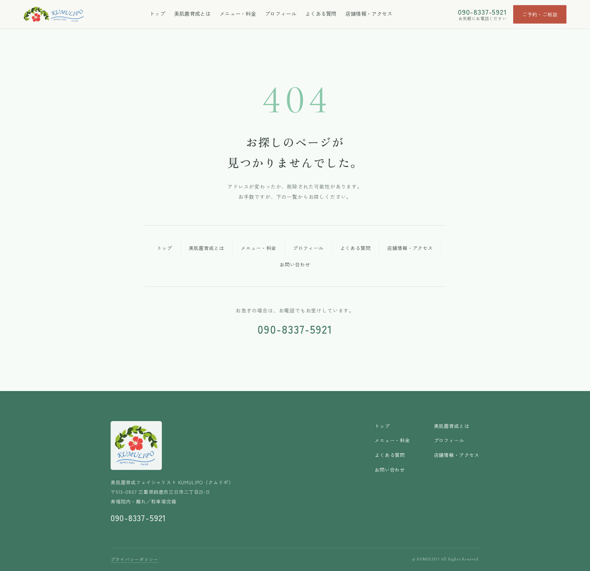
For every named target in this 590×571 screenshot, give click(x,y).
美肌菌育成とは (192, 13)
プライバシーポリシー (134, 559)
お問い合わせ (295, 264)
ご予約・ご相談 (540, 14)
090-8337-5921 (482, 12)
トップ (157, 13)
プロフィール (280, 13)
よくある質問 (321, 13)
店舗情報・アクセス (369, 13)
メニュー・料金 (238, 13)
